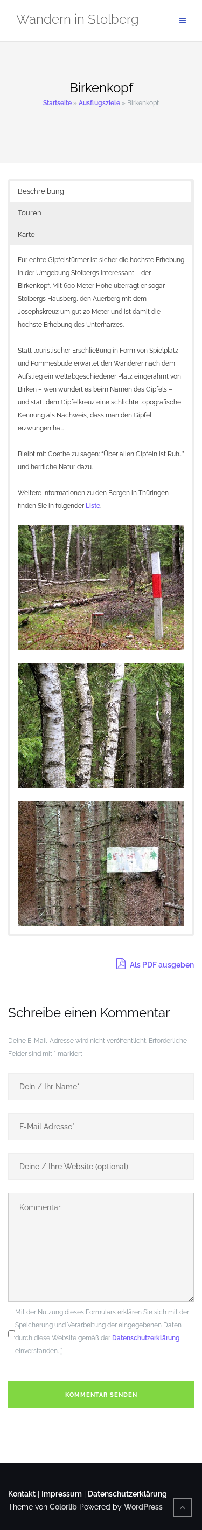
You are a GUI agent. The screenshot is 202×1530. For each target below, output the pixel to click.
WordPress (143, 1506)
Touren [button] (29, 213)
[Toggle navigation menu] (182, 20)
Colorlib (63, 1506)
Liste (93, 506)
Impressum (61, 1494)
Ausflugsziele (99, 103)
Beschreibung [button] (41, 191)
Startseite (57, 103)
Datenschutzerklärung (146, 1338)
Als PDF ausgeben (161, 964)
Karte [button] (26, 234)
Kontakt (22, 1494)
